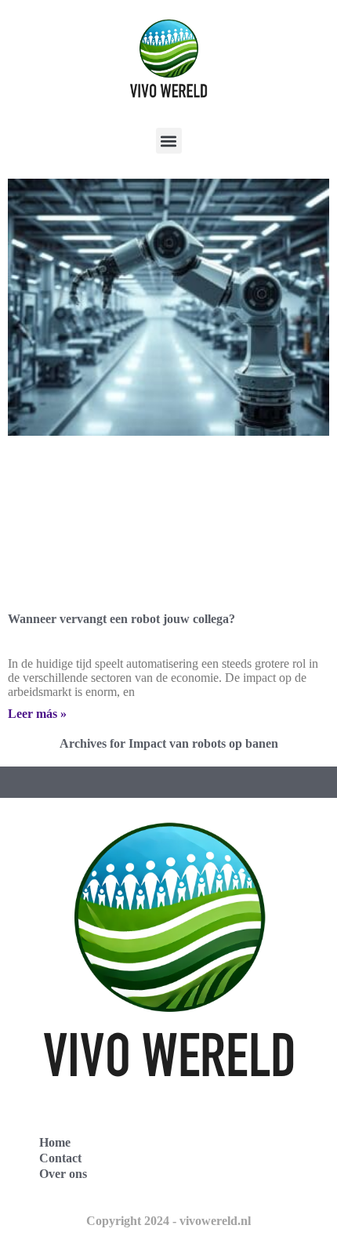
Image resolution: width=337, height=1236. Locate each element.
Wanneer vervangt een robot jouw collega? (121, 618)
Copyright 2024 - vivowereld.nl (168, 1220)
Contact (60, 1158)
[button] (169, 141)
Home (55, 1142)
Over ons (63, 1173)
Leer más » (37, 713)
